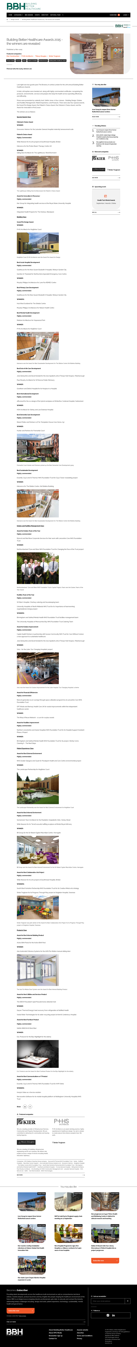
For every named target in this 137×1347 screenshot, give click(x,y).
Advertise (80, 1333)
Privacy (79, 1338)
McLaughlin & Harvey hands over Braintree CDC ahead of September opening (106, 144)
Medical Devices (43, 60)
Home (10, 15)
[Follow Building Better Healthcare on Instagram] (107, 1316)
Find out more (11, 1322)
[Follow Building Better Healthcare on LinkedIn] (113, 1316)
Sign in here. (22, 1316)
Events (37, 15)
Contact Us (53, 1338)
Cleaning (18, 60)
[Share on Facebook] (30, 1107)
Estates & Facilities (32, 60)
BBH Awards (29, 15)
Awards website (82, 1330)
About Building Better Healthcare (61, 1330)
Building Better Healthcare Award (57, 60)
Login (125, 15)
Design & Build (10, 60)
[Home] (7, 19)
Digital (24, 60)
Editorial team (55, 15)
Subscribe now (98, 1261)
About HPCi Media (55, 1333)
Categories (18, 15)
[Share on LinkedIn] (25, 1107)
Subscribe (113, 15)
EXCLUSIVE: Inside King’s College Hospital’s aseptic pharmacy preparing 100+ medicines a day (107, 137)
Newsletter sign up (55, 1336)
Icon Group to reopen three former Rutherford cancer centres (106, 131)
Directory (44, 15)
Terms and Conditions (84, 1336)
